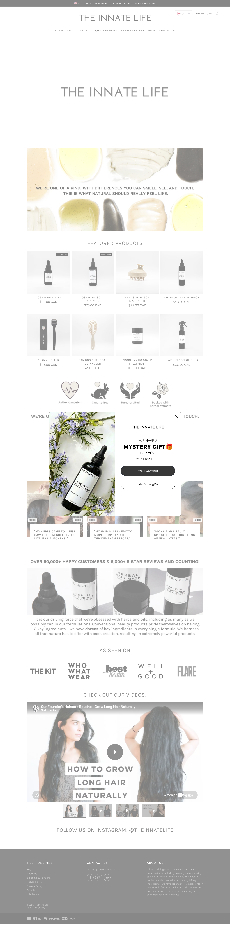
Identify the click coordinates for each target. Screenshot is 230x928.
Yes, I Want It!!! (148, 471)
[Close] (176, 416)
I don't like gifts (148, 484)
